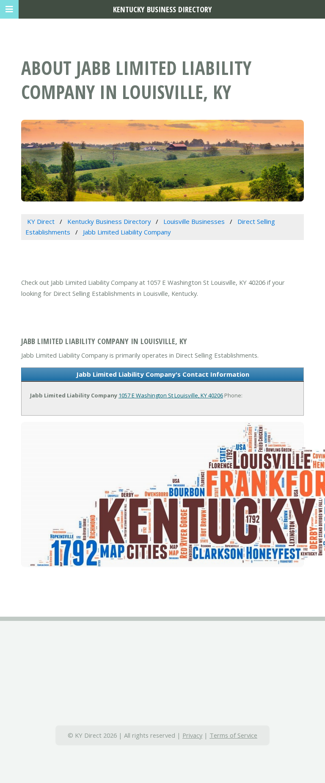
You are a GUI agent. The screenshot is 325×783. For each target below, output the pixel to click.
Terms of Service (233, 735)
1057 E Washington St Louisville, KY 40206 (170, 395)
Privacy (192, 735)
